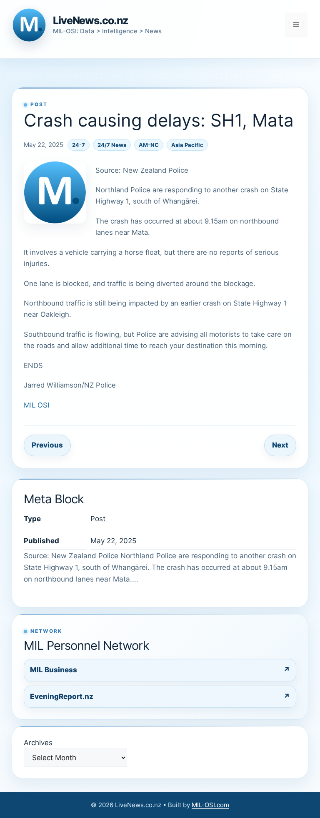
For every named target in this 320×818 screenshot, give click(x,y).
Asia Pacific (187, 145)
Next (280, 445)
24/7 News (112, 145)
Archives (38, 742)
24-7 (78, 145)
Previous (47, 445)
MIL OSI (36, 405)
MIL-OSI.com (210, 805)
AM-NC (149, 145)
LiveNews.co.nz (90, 20)
